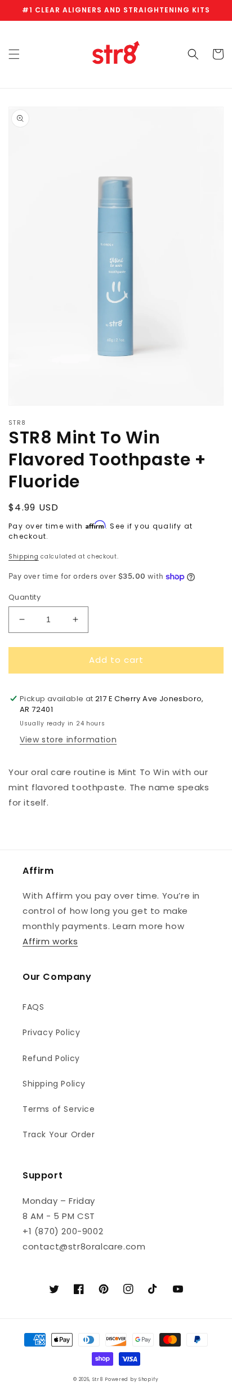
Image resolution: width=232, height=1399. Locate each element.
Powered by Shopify (132, 1379)
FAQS (33, 1007)
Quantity (24, 597)
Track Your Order (59, 1134)
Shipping (23, 556)
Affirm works (50, 941)
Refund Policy (51, 1058)
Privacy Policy (51, 1032)
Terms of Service (59, 1109)
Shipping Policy (54, 1083)
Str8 (97, 1379)
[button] (14, 54)
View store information (68, 739)
